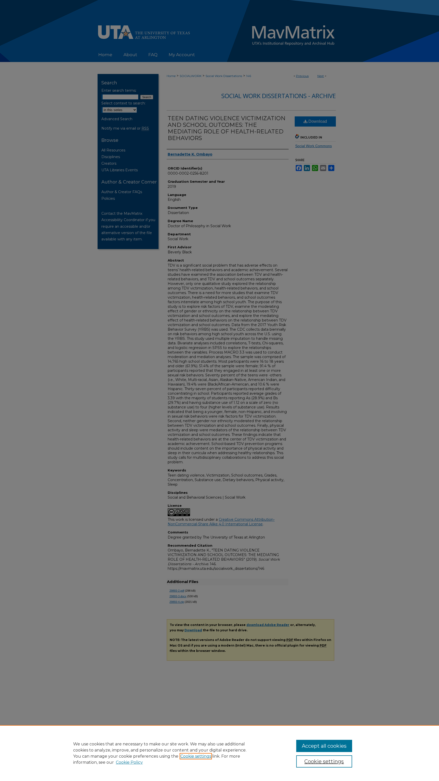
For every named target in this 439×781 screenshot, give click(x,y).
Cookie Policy (129, 762)
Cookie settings (195, 756)
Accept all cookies (324, 746)
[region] (219, 753)
